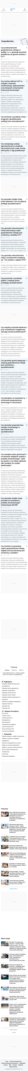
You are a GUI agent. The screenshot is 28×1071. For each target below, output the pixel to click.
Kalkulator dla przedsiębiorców (10, 688)
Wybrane (21, 670)
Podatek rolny (5, 751)
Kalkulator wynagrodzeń (8, 690)
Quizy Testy (5, 754)
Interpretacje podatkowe (8, 756)
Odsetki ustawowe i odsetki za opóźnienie (13, 736)
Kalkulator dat (5, 706)
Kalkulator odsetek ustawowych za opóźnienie (11, 698)
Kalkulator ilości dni (7, 703)
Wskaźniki (7, 734)
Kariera (6, 1065)
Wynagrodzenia (6, 720)
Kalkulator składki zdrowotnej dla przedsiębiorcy (11, 685)
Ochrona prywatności (16, 1061)
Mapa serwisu (13, 1066)
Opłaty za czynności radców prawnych (12, 747)
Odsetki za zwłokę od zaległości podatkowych (10, 739)
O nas (6, 1061)
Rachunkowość (6, 722)
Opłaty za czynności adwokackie (10, 745)
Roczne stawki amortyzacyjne (10, 749)
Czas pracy (5, 713)
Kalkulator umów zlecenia (9, 692)
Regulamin (22, 1063)
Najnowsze (14, 670)
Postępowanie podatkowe (9, 724)
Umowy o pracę (6, 715)
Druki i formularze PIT (8, 726)
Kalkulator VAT (6, 708)
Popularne (7, 670)
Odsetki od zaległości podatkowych (11, 701)
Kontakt (15, 1065)
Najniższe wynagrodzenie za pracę (11, 743)
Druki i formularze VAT (8, 729)
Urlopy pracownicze (7, 717)
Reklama (20, 1065)
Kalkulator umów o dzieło (8, 695)
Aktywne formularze (12, 711)
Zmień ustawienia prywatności (9, 1063)
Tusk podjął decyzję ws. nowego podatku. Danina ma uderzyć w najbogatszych (14, 673)
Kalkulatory (8, 682)
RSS (10, 1065)
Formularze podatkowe (8, 731)
